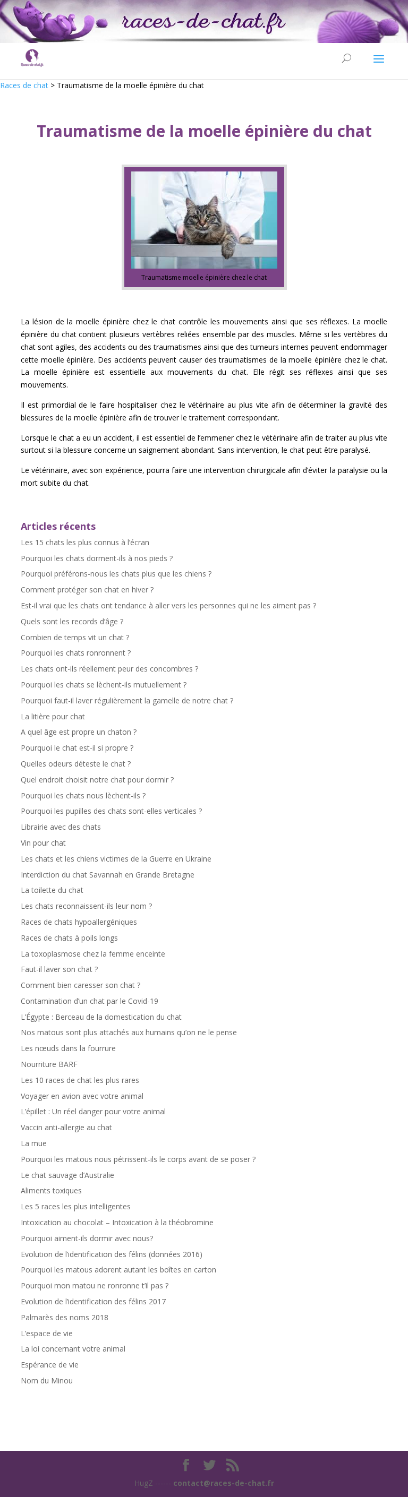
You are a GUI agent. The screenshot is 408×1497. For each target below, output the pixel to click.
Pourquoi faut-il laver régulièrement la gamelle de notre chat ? (127, 700)
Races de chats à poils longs (69, 938)
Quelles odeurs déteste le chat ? (76, 764)
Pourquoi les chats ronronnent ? (76, 653)
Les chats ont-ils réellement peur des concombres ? (109, 669)
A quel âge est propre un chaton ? (79, 732)
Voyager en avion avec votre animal (82, 1096)
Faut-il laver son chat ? (59, 969)
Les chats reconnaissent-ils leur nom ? (86, 906)
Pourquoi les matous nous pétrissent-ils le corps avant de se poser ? (138, 1159)
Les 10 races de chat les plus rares (80, 1080)
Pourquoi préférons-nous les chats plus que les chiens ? (116, 574)
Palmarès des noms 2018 (64, 1317)
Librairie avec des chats (61, 827)
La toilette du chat (52, 890)
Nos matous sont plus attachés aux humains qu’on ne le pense (129, 1032)
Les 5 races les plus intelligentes (76, 1206)
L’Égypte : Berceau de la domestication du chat (101, 1017)
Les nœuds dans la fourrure (68, 1048)
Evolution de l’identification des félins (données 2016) (111, 1254)
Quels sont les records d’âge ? (72, 621)
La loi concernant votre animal (73, 1349)
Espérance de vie (50, 1365)
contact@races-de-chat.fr (223, 1483)
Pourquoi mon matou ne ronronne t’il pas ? (94, 1285)
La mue (34, 1143)
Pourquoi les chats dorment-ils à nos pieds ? (97, 558)
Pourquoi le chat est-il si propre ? (77, 748)
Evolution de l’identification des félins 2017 (93, 1301)
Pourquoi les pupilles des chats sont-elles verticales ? (111, 811)
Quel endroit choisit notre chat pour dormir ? (97, 780)
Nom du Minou (47, 1380)
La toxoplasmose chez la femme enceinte (93, 954)
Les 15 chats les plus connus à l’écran (85, 542)
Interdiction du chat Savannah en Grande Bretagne (107, 875)
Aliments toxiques (51, 1190)
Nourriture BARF (49, 1064)
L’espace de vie (47, 1333)
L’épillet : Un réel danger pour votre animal (93, 1111)
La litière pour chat (53, 716)
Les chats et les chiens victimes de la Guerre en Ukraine (116, 859)
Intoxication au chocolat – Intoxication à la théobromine (117, 1222)
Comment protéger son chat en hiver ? (87, 589)
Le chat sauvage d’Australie (67, 1175)
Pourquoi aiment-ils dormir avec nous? (87, 1238)
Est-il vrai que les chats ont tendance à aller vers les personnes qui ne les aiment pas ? (168, 605)
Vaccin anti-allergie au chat (66, 1127)
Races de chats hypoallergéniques (79, 922)
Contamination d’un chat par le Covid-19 (89, 1001)
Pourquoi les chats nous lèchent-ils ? (83, 795)
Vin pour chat (43, 843)
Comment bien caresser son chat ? (80, 985)
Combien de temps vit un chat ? (75, 637)
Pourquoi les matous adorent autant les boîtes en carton (118, 1269)
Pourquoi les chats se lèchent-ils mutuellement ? (103, 684)
